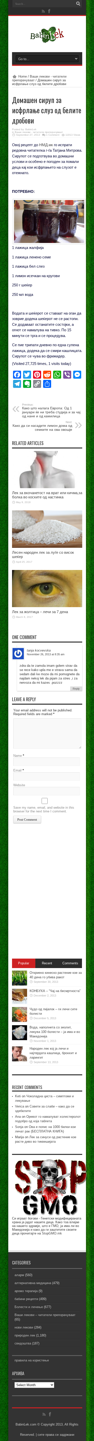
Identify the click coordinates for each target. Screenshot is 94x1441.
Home (22, 76)
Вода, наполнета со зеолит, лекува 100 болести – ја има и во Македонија (55, 1031)
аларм (19, 1275)
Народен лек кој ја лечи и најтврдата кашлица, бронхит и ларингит (53, 1053)
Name (17, 756)
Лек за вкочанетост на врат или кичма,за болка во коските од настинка (47, 495)
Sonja (19, 1127)
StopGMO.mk (52, 1233)
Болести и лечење (29, 1307)
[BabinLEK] (47, 40)
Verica (19, 1106)
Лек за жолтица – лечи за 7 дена (40, 612)
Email (17, 770)
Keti (18, 1096)
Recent (47, 963)
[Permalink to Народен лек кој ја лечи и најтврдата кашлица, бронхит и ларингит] (19, 1060)
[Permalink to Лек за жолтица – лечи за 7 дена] (47, 606)
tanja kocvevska (39, 650)
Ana (18, 1116)
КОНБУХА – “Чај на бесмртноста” (55, 991)
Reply (76, 688)
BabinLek (30, 129)
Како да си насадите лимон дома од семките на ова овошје (42, 426)
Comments (70, 963)
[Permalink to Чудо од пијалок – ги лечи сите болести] (19, 1021)
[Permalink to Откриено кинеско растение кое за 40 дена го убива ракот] (19, 984)
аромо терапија (26, 1291)
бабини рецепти (26, 1299)
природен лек (25, 1335)
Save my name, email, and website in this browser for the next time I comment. (43, 809)
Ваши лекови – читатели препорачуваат (45, 1315)
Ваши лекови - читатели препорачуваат (39, 132)
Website (19, 785)
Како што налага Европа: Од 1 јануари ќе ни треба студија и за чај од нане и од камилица (51, 410)
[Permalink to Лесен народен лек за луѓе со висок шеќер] (47, 547)
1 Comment (52, 134)
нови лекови (24, 1327)
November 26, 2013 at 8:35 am (45, 654)
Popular (23, 963)
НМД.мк (46, 145)
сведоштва (23, 1343)
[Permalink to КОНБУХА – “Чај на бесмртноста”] (19, 1002)
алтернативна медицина (33, 1283)
